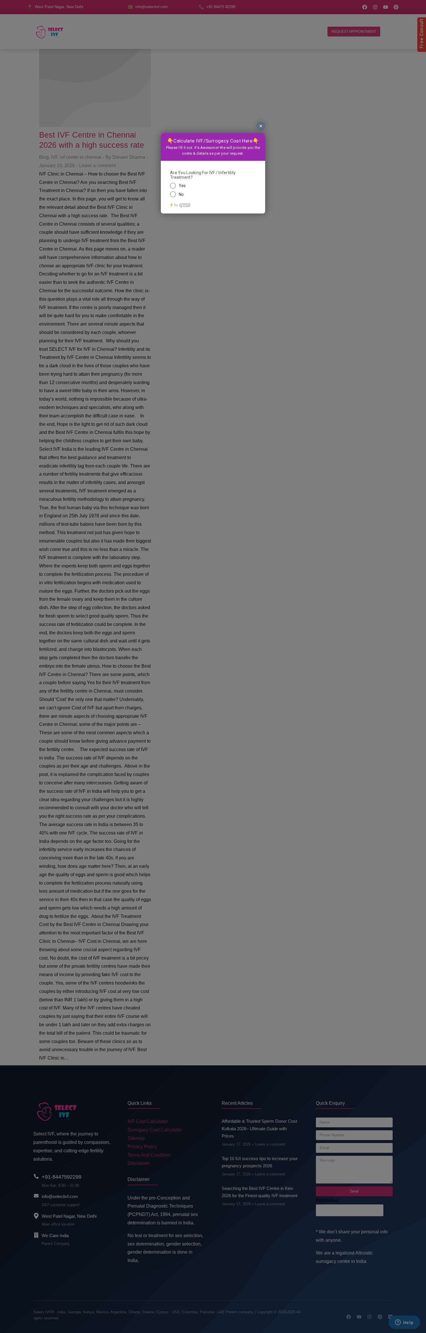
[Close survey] (260, 126)
